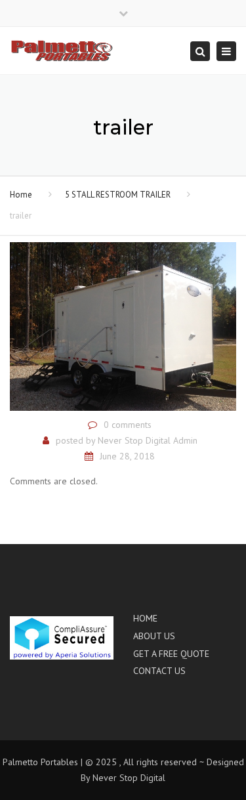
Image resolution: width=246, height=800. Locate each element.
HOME (145, 618)
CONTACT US (159, 671)
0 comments (128, 425)
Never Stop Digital (128, 778)
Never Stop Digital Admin (147, 440)
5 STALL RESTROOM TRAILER (118, 194)
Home (21, 194)
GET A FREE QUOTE (171, 654)
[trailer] (123, 325)
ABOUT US (154, 636)
